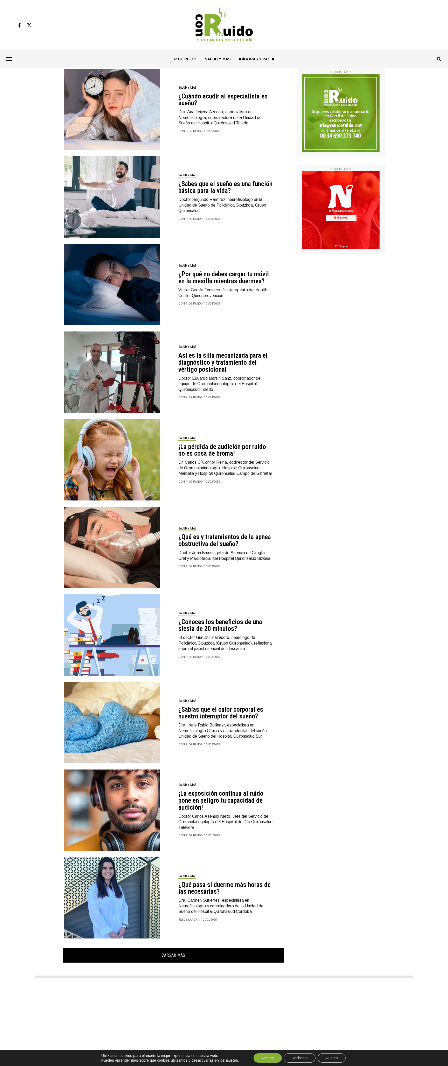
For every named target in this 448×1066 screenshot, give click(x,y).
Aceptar (267, 1058)
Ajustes (331, 1058)
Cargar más (173, 955)
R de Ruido (185, 59)
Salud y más (218, 59)
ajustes (232, 1060)
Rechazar (300, 1058)
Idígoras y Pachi (256, 59)
